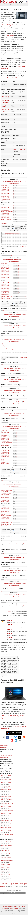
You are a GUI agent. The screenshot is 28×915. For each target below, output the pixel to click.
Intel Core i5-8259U (5, 273)
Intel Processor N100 (5, 267)
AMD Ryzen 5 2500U (5, 463)
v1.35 (2, 676)
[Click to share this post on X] (19, 737)
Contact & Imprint (8, 906)
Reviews (10, 5)
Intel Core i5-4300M (5, 450)
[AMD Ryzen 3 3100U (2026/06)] (10, 660)
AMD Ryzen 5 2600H (5, 452)
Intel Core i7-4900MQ (5, 190)
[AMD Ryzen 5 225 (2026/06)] (10, 666)
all (12, 228)
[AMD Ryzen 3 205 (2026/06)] (10, 669)
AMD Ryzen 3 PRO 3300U (7, 810)
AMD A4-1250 (4, 185)
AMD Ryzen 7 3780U (5, 507)
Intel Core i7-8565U (5, 508)
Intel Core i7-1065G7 (5, 193)
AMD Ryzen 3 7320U (5, 517)
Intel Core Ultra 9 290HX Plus (6, 296)
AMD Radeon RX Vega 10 (19, 149)
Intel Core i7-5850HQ (5, 208)
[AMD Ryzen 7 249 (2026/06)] (10, 665)
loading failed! (4, 893)
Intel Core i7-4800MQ (5, 195)
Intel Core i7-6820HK (5, 292)
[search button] (22, 2)
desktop (13, 230)
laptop (16, 228)
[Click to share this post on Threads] (11, 737)
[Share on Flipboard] (11, 740)
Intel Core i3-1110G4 (5, 432)
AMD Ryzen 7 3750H (5, 268)
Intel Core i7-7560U (5, 289)
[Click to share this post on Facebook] (7, 737)
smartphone (23, 228)
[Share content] (4, 737)
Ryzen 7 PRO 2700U (13, 78)
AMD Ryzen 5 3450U (5, 456)
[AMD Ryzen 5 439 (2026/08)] (10, 673)
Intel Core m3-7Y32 (5, 435)
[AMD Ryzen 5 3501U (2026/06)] (10, 659)
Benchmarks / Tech (15, 884)
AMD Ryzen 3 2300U (5, 439)
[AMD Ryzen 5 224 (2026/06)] (10, 668)
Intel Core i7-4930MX (5, 284)
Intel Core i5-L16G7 (5, 462)
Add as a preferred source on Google (15, 733)
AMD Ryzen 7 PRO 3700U (7, 800)
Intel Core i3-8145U (5, 274)
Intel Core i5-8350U (5, 271)
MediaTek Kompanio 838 (5, 436)
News (16, 5)
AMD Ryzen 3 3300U (5, 460)
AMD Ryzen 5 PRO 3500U (6, 493)
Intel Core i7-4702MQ (6, 857)
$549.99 (9, 629)
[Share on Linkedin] (16, 740)
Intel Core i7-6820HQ (5, 217)
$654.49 (9, 637)
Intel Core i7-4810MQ (5, 197)
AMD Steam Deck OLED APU (7, 211)
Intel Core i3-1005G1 (5, 277)
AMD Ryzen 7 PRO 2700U (6, 520)
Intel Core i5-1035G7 (5, 206)
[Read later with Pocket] (7, 740)
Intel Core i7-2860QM (5, 494)
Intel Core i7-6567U (5, 265)
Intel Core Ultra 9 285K (5, 298)
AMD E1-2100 (4, 430)
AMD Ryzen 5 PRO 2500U (6, 515)
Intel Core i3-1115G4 (5, 854)
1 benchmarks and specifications (11, 181)
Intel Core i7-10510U (5, 207)
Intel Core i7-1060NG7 (5, 498)
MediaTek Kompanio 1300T (6, 433)
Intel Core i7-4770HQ (5, 187)
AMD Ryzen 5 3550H (6, 779)
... (26, 5)
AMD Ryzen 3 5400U (5, 510)
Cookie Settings (13, 908)
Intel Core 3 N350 (4, 491)
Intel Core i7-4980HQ (5, 214)
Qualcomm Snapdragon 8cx (6, 490)
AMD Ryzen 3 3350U (6, 831)
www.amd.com (16, 164)
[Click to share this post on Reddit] (23, 737)
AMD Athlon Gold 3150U (6, 820)
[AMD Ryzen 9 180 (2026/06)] (10, 663)
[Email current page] (20, 740)
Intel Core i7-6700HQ (5, 210)
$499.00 (9, 633)
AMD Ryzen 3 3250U (5, 441)
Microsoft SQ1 (4, 496)
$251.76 (9, 625)
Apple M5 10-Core (4, 466)
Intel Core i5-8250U (5, 518)
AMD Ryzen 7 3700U (5, 196)
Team (15, 906)
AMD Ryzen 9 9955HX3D (6, 219)
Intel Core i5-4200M (5, 438)
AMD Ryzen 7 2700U (5, 189)
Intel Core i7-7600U (5, 288)
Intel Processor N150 (5, 282)
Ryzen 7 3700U (9, 35)
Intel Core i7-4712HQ (5, 874)
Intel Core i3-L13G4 (5, 455)
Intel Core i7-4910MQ (5, 216)
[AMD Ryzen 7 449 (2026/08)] (10, 671)
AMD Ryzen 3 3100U (6, 827)
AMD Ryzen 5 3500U (5, 192)
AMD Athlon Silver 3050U (7, 834)
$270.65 (9, 621)
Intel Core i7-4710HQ (6, 841)
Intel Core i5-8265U (5, 294)
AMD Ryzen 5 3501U (6, 793)
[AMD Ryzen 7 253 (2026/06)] (10, 662)
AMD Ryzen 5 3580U (5, 213)
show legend (23, 246)
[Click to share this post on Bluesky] (15, 737)
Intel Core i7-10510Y (5, 867)
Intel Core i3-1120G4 (5, 850)
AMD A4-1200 (4, 263)
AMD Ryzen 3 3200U (5, 445)
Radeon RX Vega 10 (7, 25)
